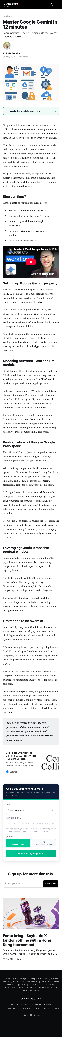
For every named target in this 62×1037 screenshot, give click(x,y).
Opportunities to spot (44, 842)
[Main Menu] (57, 4)
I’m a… (9, 804)
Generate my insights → (31, 853)
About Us (14, 1004)
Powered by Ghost (31, 1015)
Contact (25, 1004)
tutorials (47, 153)
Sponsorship (37, 1004)
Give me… (10, 837)
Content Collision (41, 1008)
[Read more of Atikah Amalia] (7, 46)
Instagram (10, 1008)
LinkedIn (50, 1004)
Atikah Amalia (11, 53)
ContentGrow (24, 1008)
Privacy (55, 1008)
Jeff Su (49, 133)
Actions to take (18, 842)
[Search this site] (51, 4)
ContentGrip (27, 998)
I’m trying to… (13, 818)
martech (7, 16)
